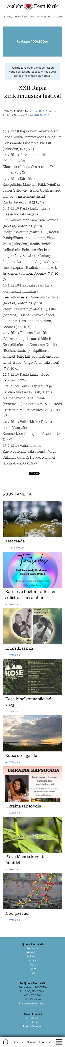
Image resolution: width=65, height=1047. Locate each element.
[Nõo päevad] (32, 908)
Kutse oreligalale (21, 755)
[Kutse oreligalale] (32, 750)
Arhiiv (32, 960)
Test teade (15, 541)
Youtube (33, 1022)
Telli (32, 972)
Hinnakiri (32, 952)
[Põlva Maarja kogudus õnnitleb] (32, 851)
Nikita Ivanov (16, 547)
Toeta (32, 964)
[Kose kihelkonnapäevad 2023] (32, 694)
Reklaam (32, 956)
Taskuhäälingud (32, 1026)
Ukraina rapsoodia (23, 806)
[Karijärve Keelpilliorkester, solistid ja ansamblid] (32, 586)
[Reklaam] (32, 55)
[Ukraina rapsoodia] (32, 801)
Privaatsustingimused (32, 1003)
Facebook (32, 1018)
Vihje (33, 968)
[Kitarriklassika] (32, 643)
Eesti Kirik (46, 6)
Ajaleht (15, 6)
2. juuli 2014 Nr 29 (36, 115)
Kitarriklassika (19, 648)
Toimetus (32, 948)
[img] (59, 1042)
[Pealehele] (28, 9)
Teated (7, 115)
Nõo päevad (16, 913)
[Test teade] (32, 536)
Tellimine (30, 1042)
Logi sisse (45, 1042)
